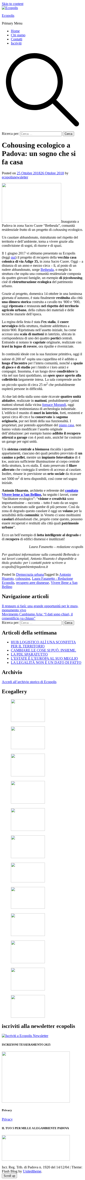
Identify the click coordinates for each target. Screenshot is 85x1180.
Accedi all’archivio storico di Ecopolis (29, 682)
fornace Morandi (54, 405)
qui (13, 257)
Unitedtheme (32, 1171)
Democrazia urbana (30, 574)
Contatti (16, 39)
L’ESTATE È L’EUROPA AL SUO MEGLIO (44, 658)
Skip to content (12, 4)
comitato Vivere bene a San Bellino (40, 492)
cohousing (22, 578)
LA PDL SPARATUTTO (29, 654)
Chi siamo (18, 35)
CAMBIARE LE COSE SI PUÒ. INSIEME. (43, 650)
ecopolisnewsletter (15, 177)
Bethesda (47, 270)
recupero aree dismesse (32, 583)
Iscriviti (16, 43)
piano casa (66, 425)
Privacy (7, 1119)
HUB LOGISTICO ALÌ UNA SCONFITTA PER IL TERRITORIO (43, 644)
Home (15, 31)
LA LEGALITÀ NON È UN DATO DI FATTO (46, 662)
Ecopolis (8, 15)
